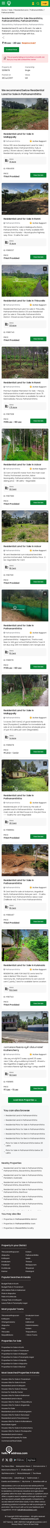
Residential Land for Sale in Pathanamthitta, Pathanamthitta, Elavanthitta (23, 1183)
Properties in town (19, 1223)
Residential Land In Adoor (12, 1434)
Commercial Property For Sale (14, 1437)
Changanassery (8, 1322)
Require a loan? (29, 43)
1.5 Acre (12, 243)
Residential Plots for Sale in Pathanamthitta (25, 1124)
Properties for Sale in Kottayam (14, 1354)
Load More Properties (23, 1100)
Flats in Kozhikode (9, 1296)
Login (45, 3)
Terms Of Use (28, 1524)
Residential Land (21, 10)
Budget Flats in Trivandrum (12, 1287)
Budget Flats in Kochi (10, 1283)
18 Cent (12, 568)
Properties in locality (19, 1228)
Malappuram (31, 1265)
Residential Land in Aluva (12, 1398)
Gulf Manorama (8, 1473)
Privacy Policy (17, 1524)
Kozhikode (6, 1268)
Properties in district (20, 1219)
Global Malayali (23, 1473)
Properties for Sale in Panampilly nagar (18, 1357)
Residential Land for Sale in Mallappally (19, 135)
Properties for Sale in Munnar (14, 1367)
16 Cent (12, 908)
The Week (37, 1473)
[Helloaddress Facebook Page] (3, 1460)
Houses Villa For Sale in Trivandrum (16, 1379)
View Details (38, 175)
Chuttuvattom (27, 1470)
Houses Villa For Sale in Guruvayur (15, 1415)
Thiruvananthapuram (10, 1252)
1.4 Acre (12, 738)
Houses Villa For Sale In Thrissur (14, 1389)
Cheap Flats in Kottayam (12, 1300)
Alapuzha (5, 1255)
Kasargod (30, 1271)
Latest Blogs (19, 1478)
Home (4, 10)
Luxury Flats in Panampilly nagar (15, 1303)
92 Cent (13, 1075)
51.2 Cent (13, 990)
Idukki (28, 1258)
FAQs (36, 1524)
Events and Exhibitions (11, 1481)
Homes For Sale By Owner (12, 1392)
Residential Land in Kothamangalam (17, 1411)
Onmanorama (39, 1466)
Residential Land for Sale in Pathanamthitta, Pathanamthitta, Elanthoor (23, 1190)
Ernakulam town (32, 1315)
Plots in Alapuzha (9, 1293)
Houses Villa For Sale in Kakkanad (15, 1395)
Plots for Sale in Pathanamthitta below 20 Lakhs (24, 1144)
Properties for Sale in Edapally (14, 1360)
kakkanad (30, 1322)
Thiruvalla (5, 1332)
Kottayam (6, 1258)
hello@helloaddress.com (27, 1510)
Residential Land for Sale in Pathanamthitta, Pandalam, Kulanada (23, 1176)
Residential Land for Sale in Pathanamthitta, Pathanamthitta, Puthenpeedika (23, 1198)
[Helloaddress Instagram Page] (10, 1460)
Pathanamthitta (36, 10)
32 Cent (12, 489)
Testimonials (32, 1478)
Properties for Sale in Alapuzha (14, 1363)
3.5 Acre (12, 325)
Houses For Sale (8, 1408)
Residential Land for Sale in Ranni (22, 218)
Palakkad (5, 1265)
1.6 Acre (12, 162)
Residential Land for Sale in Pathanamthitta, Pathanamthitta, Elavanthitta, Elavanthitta (23, 1169)
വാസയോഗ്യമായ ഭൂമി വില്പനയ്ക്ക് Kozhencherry (23, 1048)
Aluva (28, 1319)
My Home (26, 1481)
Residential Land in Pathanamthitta (21, 1115)
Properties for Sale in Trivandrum (15, 1350)
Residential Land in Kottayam (13, 1385)
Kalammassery (32, 1325)
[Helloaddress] (9, 3)
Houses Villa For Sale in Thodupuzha (16, 1431)
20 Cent (13, 823)
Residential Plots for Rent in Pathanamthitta (25, 1134)
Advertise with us (40, 1481)
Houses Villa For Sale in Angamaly (15, 1405)
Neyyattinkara (7, 1335)
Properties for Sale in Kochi (13, 1347)
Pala (3, 1328)
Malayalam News (23, 1466)
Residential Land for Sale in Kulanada (24, 965)
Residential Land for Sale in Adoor (22, 464)
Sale (10, 10)
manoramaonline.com (30, 1519)
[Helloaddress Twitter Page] (6, 1460)
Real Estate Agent (9, 1424)
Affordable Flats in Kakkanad (13, 1290)
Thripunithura (31, 1332)
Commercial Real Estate (12, 1441)
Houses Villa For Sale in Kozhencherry (17, 1428)
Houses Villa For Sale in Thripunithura (17, 1402)
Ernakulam (6, 1261)
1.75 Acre (13, 407)
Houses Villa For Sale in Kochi (14, 1382)
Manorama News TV (10, 1470)
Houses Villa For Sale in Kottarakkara (17, 1421)
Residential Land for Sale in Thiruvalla (24, 300)
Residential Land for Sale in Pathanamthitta (19, 627)
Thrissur (29, 1261)
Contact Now (11, 49)
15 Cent (12, 653)
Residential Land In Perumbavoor (15, 1418)
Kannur (4, 1271)
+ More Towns (31, 1335)
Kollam (28, 1252)
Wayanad (30, 1268)
